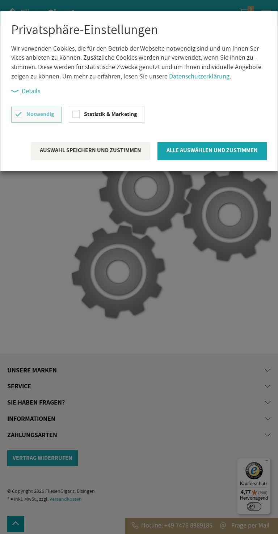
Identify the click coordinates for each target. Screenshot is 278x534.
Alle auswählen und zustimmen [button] (212, 150)
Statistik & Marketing (110, 114)
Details (31, 91)
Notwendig (40, 114)
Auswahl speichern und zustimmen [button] (90, 150)
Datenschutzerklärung (199, 76)
